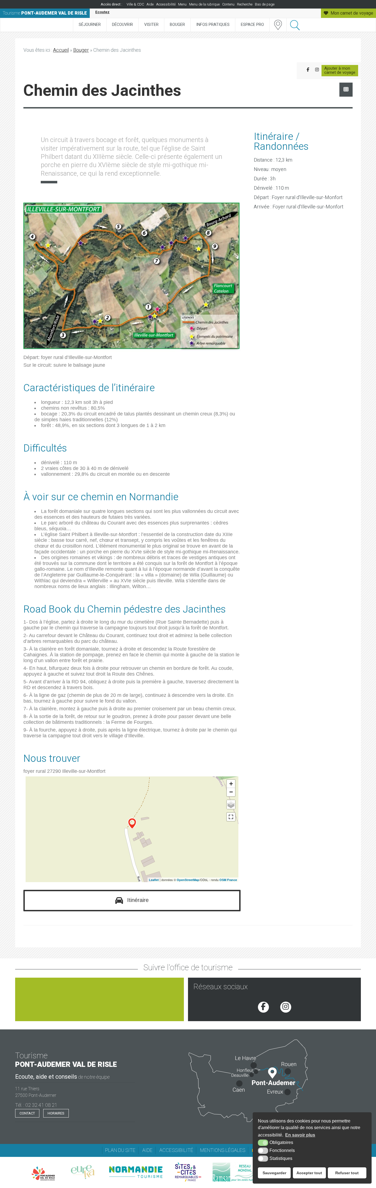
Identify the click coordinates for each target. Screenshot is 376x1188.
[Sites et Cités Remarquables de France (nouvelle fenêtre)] (188, 1172)
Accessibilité (166, 4)
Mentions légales (222, 1150)
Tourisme (45, 13)
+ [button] (231, 783)
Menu (182, 4)
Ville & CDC (135, 4)
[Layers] (231, 804)
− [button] (231, 792)
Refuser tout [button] (347, 1173)
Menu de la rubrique (204, 4)
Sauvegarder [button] (274, 1173)
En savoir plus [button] (300, 1135)
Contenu (228, 4)
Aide (150, 4)
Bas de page (264, 4)
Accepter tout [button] (309, 1173)
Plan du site (120, 1150)
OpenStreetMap (188, 880)
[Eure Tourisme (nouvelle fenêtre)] (82, 1172)
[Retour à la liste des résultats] (346, 90)
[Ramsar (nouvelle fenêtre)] (236, 1172)
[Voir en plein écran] (231, 817)
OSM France (228, 880)
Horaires (56, 1113)
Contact (27, 1113)
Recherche (244, 4)
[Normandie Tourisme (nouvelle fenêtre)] (136, 1172)
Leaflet (154, 880)
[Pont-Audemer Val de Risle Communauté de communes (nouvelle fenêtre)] (43, 1173)
